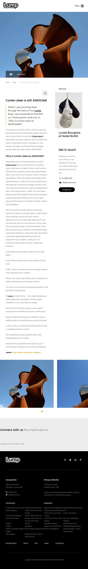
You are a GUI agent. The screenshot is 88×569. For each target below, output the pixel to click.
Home (8, 82)
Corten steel (37, 136)
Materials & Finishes (50, 523)
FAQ (36, 543)
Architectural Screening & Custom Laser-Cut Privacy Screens (33, 510)
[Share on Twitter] (37, 93)
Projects (8, 526)
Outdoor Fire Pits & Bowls (52, 526)
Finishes (8, 523)
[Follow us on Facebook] (64, 460)
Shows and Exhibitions (51, 529)
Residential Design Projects (72, 526)
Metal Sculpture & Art (70, 523)
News (47, 543)
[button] (42, 411)
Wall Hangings (10, 534)
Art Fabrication (11, 543)
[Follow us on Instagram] (74, 460)
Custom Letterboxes (69, 513)
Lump (38, 110)
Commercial (10, 503)
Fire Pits (27, 523)
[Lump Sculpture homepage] (13, 460)
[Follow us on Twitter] (69, 460)
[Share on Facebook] (45, 93)
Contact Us (60, 543)
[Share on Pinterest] (30, 93)
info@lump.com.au (69, 182)
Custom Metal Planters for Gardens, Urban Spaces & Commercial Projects (33, 518)
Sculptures (28, 526)
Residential (48, 503)
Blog (14, 82)
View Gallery (21, 74)
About (25, 543)
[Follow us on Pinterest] (79, 460)
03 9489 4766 (67, 178)
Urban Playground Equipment (34, 529)
